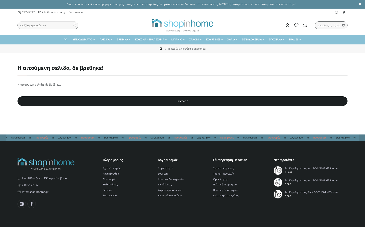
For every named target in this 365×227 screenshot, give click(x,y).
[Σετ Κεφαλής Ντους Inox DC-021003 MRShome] (278, 170)
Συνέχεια (182, 101)
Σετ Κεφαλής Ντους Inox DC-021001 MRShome (311, 180)
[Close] (360, 4)
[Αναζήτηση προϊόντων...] (74, 25)
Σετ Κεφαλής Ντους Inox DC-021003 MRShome (311, 168)
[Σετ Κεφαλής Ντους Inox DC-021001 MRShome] (278, 182)
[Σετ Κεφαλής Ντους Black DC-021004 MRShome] (278, 194)
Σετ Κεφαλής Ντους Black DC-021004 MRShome (311, 192)
